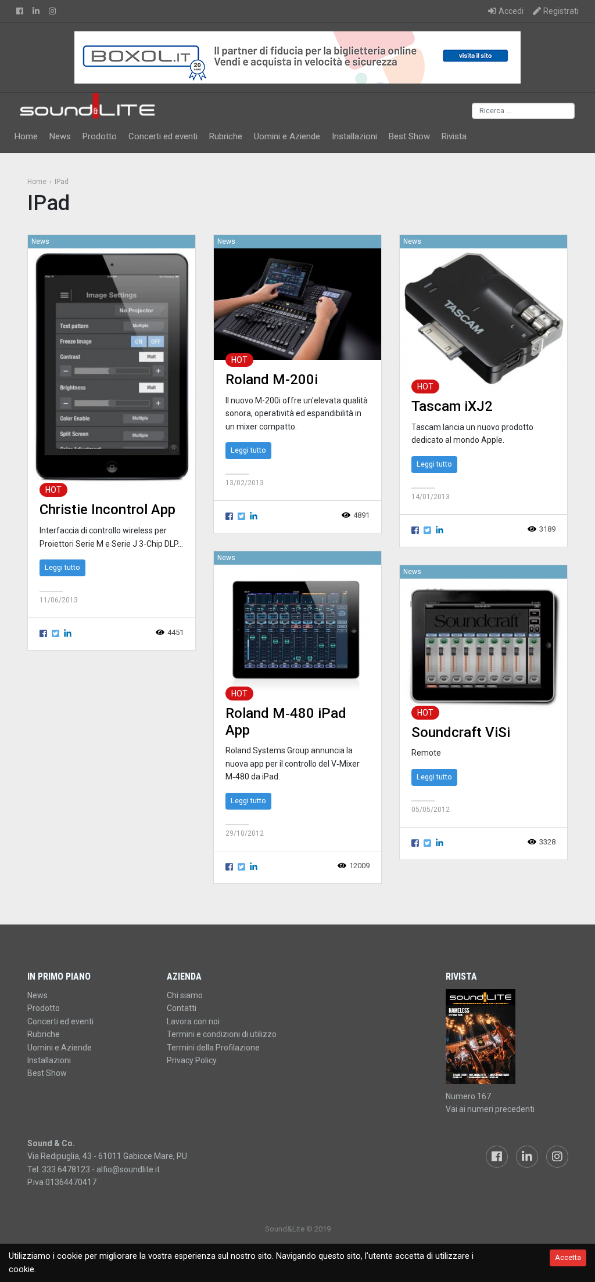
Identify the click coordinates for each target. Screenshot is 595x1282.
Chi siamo (185, 995)
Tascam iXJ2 (452, 406)
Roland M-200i (271, 379)
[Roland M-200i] (297, 304)
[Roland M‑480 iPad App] (297, 629)
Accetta (568, 1257)
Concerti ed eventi (163, 136)
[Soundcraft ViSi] (483, 645)
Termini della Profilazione (213, 1047)
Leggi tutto (62, 567)
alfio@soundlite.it (128, 1169)
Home (26, 136)
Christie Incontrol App (107, 509)
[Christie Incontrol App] (111, 369)
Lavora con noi (193, 1021)
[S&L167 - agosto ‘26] (507, 1036)
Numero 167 (468, 1096)
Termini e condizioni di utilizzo (222, 1034)
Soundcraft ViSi (460, 732)
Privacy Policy (192, 1060)
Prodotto (100, 136)
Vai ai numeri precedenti (490, 1109)
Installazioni (354, 136)
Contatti (181, 1008)
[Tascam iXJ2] (483, 317)
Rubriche (225, 136)
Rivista (454, 136)
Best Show (409, 136)
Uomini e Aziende (287, 136)
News (60, 136)
